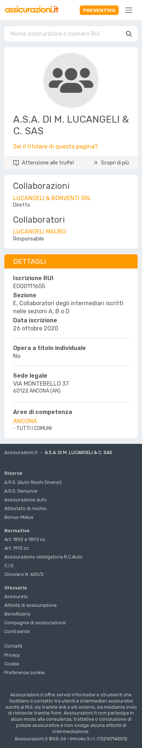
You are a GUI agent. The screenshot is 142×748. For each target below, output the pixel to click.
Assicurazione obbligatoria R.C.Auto (43, 557)
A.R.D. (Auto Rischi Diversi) (33, 482)
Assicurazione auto (25, 499)
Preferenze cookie (24, 672)
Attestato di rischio (25, 508)
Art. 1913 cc (16, 548)
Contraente (17, 631)
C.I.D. (9, 565)
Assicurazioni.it (21, 452)
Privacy (12, 655)
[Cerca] (129, 33)
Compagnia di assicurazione (35, 622)
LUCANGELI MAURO (39, 231)
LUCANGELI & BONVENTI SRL (52, 198)
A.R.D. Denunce (21, 491)
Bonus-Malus (18, 517)
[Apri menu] (129, 10)
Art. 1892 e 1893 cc (24, 539)
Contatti (13, 646)
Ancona (25, 421)
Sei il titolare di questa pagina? (55, 146)
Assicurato (16, 596)
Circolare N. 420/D (24, 574)
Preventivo (99, 10)
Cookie (11, 664)
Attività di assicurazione (30, 605)
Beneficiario (17, 614)
